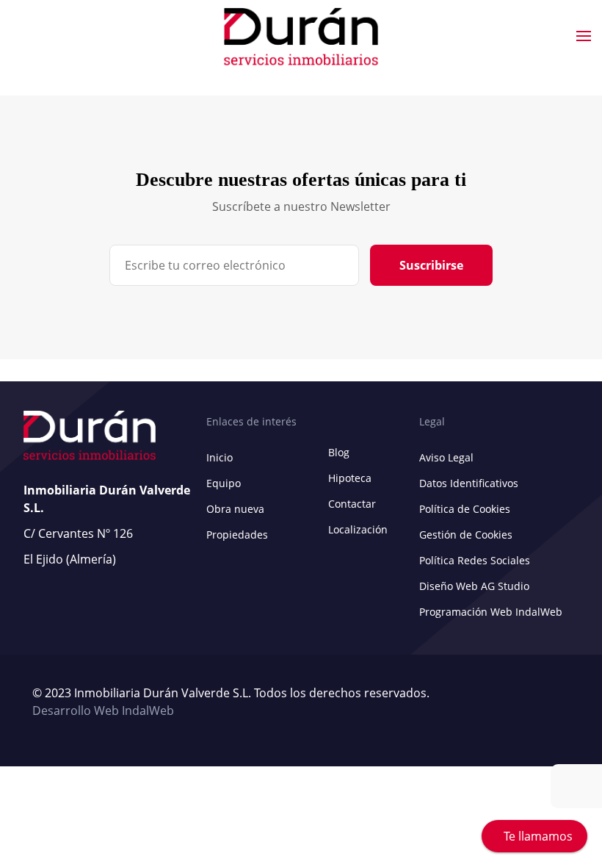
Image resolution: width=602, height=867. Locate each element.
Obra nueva (235, 509)
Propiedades (237, 535)
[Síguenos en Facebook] (558, 703)
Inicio (219, 457)
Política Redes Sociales (474, 560)
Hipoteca (349, 478)
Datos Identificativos (468, 483)
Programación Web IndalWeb (490, 612)
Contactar (352, 504)
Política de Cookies (464, 509)
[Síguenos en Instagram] (566, 703)
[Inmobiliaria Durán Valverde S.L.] (301, 36)
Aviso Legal (446, 457)
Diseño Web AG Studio (474, 586)
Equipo (223, 483)
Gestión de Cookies (465, 535)
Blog (338, 452)
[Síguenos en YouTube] (551, 703)
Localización (358, 529)
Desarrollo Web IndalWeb (103, 710)
